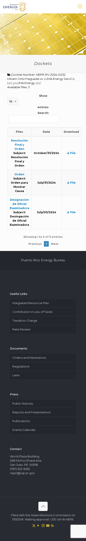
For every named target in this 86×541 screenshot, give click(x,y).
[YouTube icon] (38, 525)
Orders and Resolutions (29, 357)
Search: (43, 113)
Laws (15, 375)
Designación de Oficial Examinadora (19, 204)
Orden (19, 174)
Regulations (20, 366)
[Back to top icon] (43, 506)
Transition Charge (24, 320)
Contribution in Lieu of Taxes (32, 311)
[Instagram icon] (43, 525)
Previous (35, 243)
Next (54, 243)
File (72, 153)
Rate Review (21, 329)
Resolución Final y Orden (19, 144)
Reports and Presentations (31, 412)
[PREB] (15, 6)
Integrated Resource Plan (30, 303)
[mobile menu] (80, 6)
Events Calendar (24, 430)
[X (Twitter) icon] (34, 525)
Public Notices (22, 403)
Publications (21, 421)
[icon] (47, 525)
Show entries (43, 101)
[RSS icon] (52, 525)
